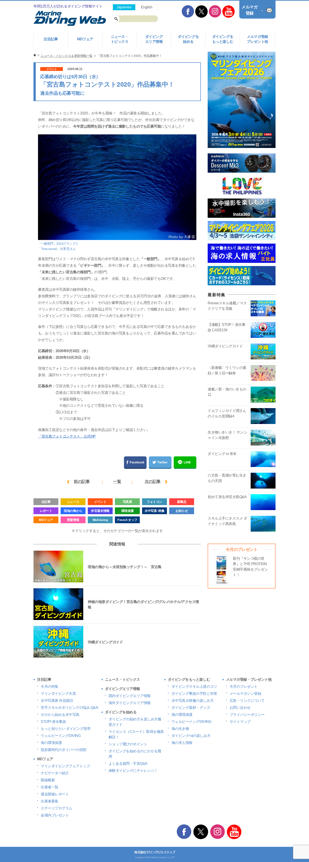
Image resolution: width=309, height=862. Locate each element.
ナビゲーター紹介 (55, 773)
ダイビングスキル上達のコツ (194, 686)
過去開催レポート (55, 794)
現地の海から (73, 511)
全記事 (46, 502)
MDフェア (85, 39)
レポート (46, 511)
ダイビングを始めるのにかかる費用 (135, 753)
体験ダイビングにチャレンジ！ (133, 770)
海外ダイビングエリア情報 (130, 703)
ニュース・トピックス (119, 39)
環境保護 (127, 511)
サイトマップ (240, 722)
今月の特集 (49, 686)
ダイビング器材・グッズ (190, 707)
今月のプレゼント (244, 686)
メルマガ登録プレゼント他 (257, 39)
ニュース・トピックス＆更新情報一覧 (66, 56)
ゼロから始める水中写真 (60, 715)
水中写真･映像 (154, 511)
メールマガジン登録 (245, 693)
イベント (51, 69)
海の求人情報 (182, 743)
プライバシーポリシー (247, 715)
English (146, 7)
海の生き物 (180, 729)
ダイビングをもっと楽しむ (222, 39)
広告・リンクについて (247, 700)
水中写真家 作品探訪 (57, 700)
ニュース (73, 502)
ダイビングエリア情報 (154, 39)
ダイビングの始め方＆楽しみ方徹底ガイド (135, 721)
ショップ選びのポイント (128, 744)
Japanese (123, 7)
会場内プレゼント (55, 815)
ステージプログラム (56, 808)
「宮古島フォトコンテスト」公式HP (67, 436)
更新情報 (73, 520)
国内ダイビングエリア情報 (130, 696)
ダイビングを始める (188, 39)
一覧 (117, 481)
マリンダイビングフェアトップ (65, 766)
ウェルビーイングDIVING (61, 736)
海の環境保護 (51, 743)
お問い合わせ (240, 707)
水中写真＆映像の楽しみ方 (192, 700)
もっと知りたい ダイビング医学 (66, 729)
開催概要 (48, 780)
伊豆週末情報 (100, 511)
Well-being (100, 520)
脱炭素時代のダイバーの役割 (63, 750)
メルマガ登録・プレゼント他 (249, 679)
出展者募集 (49, 801)
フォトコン (154, 502)
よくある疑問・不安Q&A (128, 763)
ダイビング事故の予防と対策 (194, 693)
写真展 (127, 502)
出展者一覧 (49, 787)
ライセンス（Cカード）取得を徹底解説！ (136, 734)
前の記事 (82, 481)
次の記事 (153, 481)
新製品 (181, 502)
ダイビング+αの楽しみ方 (190, 736)
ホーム (34, 55)
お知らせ (182, 511)
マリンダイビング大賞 (58, 693)
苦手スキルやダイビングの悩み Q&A (69, 707)
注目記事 (51, 39)
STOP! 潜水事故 (53, 722)
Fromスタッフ (127, 520)
